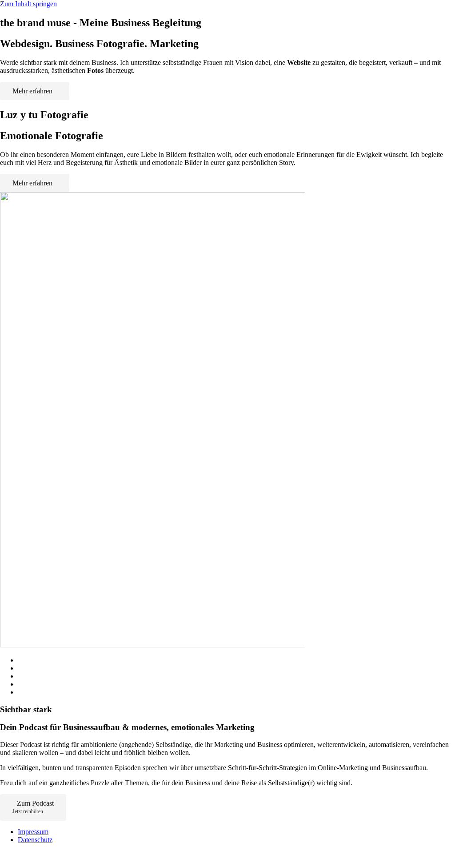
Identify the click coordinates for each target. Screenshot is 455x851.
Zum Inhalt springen (28, 4)
